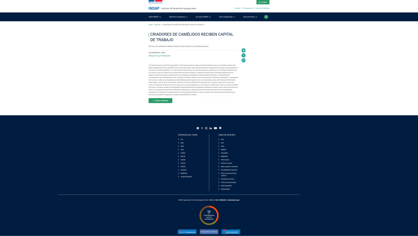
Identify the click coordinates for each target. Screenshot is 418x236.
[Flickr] (220, 128)
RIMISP (223, 150)
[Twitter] (243, 55)
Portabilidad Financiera (229, 170)
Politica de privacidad (228, 182)
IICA (222, 143)
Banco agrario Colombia (229, 166)
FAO (222, 139)
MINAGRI (184, 173)
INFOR (183, 156)
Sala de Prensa (249, 17)
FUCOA (183, 163)
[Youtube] (215, 128)
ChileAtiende (225, 189)
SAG (182, 150)
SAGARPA (224, 153)
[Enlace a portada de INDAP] (154, 8)
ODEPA (183, 166)
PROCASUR (225, 160)
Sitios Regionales (226, 17)
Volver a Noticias (161, 100)
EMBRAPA (224, 156)
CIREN (183, 153)
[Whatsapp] (243, 60)
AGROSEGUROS (186, 177)
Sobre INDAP (154, 17)
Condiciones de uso (227, 179)
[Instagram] (206, 128)
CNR (182, 146)
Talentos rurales (226, 163)
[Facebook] (243, 50)
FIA (182, 139)
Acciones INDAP (202, 17)
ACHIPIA (184, 170)
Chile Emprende (226, 186)
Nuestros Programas (177, 17)
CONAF (183, 160)
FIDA (222, 146)
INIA (182, 143)
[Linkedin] (210, 128)
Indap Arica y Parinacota (159, 55)
